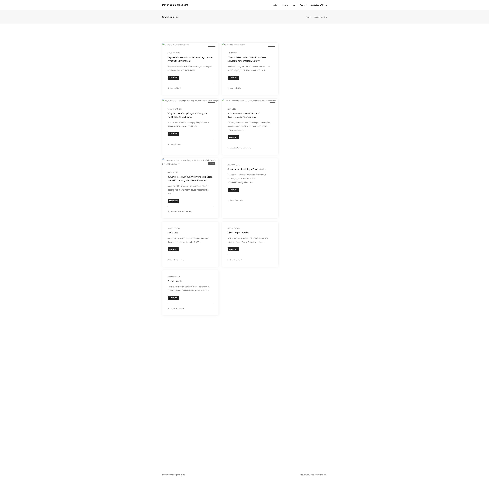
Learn (285, 5)
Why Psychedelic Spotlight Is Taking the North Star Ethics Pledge (187, 115)
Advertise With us (319, 5)
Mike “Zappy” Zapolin (238, 232)
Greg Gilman (175, 144)
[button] (173, 78)
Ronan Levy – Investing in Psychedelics (247, 169)
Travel (303, 5)
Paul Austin (173, 232)
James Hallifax (176, 88)
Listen (275, 5)
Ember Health (175, 281)
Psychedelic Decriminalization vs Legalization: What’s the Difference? (190, 59)
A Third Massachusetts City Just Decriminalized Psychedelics (243, 115)
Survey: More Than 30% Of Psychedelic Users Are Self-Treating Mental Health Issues (190, 178)
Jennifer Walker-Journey (240, 148)
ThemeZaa (321, 475)
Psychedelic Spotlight (175, 4)
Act (294, 5)
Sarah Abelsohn (236, 200)
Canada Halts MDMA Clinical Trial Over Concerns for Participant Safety (247, 59)
